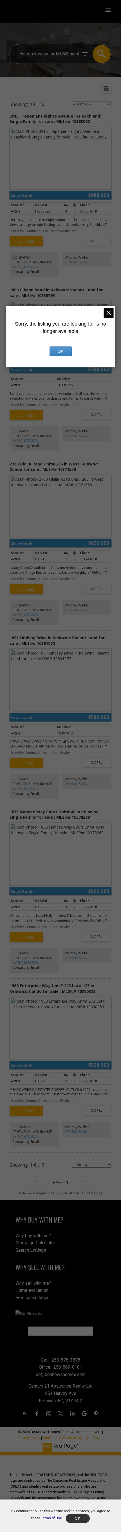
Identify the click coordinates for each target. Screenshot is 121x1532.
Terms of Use (51, 1518)
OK (60, 351)
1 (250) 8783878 (25, 267)
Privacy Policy (29, 1438)
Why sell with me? (33, 1283)
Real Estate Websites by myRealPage (72, 1438)
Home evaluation (31, 1290)
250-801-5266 (76, 262)
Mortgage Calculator (35, 1242)
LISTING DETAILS (26, 241)
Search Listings (30, 1250)
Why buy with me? (33, 1235)
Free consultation (32, 1297)
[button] (25, 1413)
